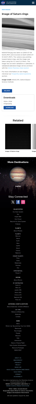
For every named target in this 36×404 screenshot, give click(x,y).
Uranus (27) (18, 295)
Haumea (18, 265)
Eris (18, 268)
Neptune (18, 253)
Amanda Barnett (22, 389)
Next (32, 176)
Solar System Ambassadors (18, 345)
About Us (18, 358)
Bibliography (18, 360)
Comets (18, 316)
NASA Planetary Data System (18, 68)
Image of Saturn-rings (12, 151)
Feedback (18, 362)
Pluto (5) (18, 299)
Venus (18, 238)
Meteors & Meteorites (17, 312)
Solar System (18, 209)
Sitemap (18, 374)
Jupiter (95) (17, 290)
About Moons (18, 280)
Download (10, 107)
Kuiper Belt (18, 216)
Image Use (18, 367)
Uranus (18, 250)
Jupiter (18, 186)
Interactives (17, 340)
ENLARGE (7, 90)
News (18, 323)
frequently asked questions (21, 74)
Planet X (18, 273)
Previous (3, 176)
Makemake (18, 263)
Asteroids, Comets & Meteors (18, 304)
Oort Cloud (18, 219)
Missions (18, 335)
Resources (18, 328)
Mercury (18, 236)
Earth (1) (18, 285)
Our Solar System (18, 212)
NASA (2, 3)
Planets (18, 228)
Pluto (18, 258)
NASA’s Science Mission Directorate (17, 386)
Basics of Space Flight (18, 343)
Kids (18, 338)
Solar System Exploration (10, 3)
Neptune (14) (18, 297)
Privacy (18, 365)
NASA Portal (18, 372)
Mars (18, 243)
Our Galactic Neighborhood (10, 7)
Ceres (18, 260)
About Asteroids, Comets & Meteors (18, 306)
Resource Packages (18, 347)
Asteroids (18, 314)
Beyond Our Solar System (18, 221)
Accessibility (18, 376)
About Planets (18, 231)
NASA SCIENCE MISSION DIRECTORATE (18, 369)
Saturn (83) (18, 292)
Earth (18, 241)
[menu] (33, 3)
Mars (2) (18, 287)
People (18, 333)
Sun (18, 214)
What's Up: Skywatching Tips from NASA (18, 326)
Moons (18, 277)
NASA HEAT (18, 350)
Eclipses (18, 224)
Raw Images (6, 9)
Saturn (18, 248)
